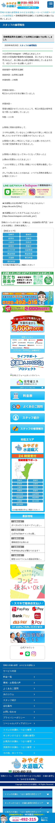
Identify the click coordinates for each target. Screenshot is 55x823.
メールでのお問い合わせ (28, 7)
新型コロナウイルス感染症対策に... (26, 559)
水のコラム (8, 694)
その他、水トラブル (13, 753)
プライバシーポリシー (14, 717)
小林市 (11, 242)
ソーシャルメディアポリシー (17, 723)
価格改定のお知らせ (20, 542)
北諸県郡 (28, 250)
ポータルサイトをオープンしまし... (26, 525)
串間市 (11, 246)
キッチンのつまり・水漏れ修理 (18, 735)
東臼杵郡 (28, 258)
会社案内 (7, 706)
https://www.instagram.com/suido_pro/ (19, 216)
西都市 (28, 246)
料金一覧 (7, 677)
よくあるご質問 (10, 688)
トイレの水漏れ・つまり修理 (17, 729)
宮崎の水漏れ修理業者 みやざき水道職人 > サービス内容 (24, 12)
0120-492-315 (22, 771)
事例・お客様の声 (12, 682)
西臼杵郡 (11, 261)
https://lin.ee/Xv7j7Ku (12, 206)
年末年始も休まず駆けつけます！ (25, 551)
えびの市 (11, 250)
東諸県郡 (28, 254)
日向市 (28, 242)
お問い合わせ (9, 711)
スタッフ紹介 (9, 700)
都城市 (28, 234)
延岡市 (11, 238)
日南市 (28, 238)
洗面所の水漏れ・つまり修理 (17, 747)
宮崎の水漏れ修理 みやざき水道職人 (18, 665)
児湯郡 (11, 258)
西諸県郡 (11, 254)
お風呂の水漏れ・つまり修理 (17, 741)
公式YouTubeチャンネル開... (23, 534)
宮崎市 (11, 234)
